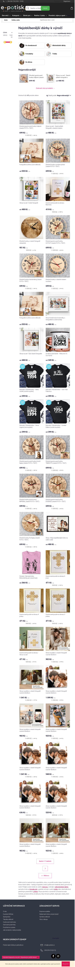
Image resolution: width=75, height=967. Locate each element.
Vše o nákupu (43, 919)
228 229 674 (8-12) (50, 950)
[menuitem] (6, 15)
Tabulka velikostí (8, 919)
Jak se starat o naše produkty (12, 930)
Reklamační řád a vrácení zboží (48, 914)
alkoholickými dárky (61, 887)
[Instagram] (58, 956)
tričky (56, 889)
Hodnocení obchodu (9, 922)
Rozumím (66, 964)
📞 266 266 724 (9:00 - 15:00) (14, 1)
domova (45, 887)
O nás (5, 911)
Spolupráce (6, 917)
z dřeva (35, 891)
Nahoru (46, 875)
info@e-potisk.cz (49, 945)
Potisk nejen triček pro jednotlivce (13, 945)
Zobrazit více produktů (44, 88)
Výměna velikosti (44, 917)
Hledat (45, 8)
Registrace (67, 1)
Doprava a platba (44, 911)
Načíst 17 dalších (45, 861)
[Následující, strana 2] (45, 868)
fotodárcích (33, 889)
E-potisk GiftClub (8, 914)
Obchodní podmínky (9, 924)
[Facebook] (53, 956)
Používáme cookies (9, 927)
